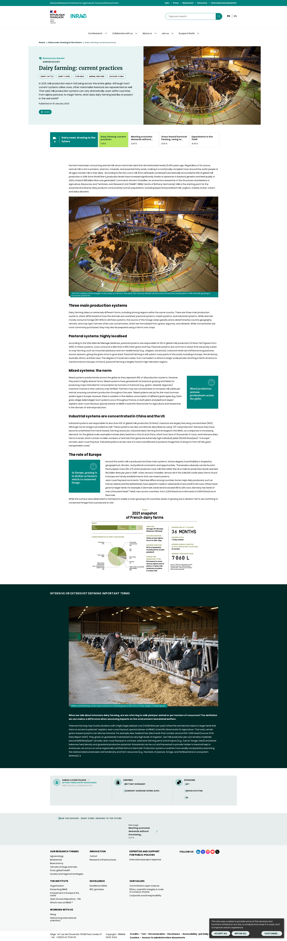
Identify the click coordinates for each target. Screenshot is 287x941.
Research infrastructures (103, 859)
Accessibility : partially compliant (202, 933)
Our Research (95, 33)
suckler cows (116, 76)
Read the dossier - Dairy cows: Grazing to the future (90, 818)
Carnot (93, 856)
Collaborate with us (122, 33)
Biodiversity (56, 859)
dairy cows (64, 76)
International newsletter (224, 3)
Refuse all (240, 933)
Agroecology (51, 61)
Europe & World (186, 33)
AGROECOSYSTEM (194, 791)
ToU (143, 933)
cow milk (79, 76)
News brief (188, 3)
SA (187, 797)
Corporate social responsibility (145, 895)
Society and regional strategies (66, 873)
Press (176, 3)
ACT (188, 784)
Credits (134, 933)
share (47, 112)
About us (147, 33)
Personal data (156, 933)
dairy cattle (47, 76)
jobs (167, 3)
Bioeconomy (56, 863)
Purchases (173, 933)
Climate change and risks (63, 866)
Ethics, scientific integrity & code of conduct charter (146, 890)
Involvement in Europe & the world (64, 894)
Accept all (220, 933)
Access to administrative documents (163, 937)
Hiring (53, 914)
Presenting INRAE (58, 889)
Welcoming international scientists (63, 919)
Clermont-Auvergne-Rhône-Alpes (142, 791)
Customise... (271, 933)
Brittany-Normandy (135, 784)
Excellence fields (98, 885)
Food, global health (60, 870)
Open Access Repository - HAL (65, 898)
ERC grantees (97, 889)
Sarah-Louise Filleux (74, 780)
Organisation (57, 885)
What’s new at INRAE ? (61, 902)
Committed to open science (144, 885)
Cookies (134, 937)
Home (42, 42)
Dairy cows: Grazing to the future (65, 42)
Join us (165, 33)
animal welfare (96, 76)
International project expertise (145, 859)
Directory (202, 3)
